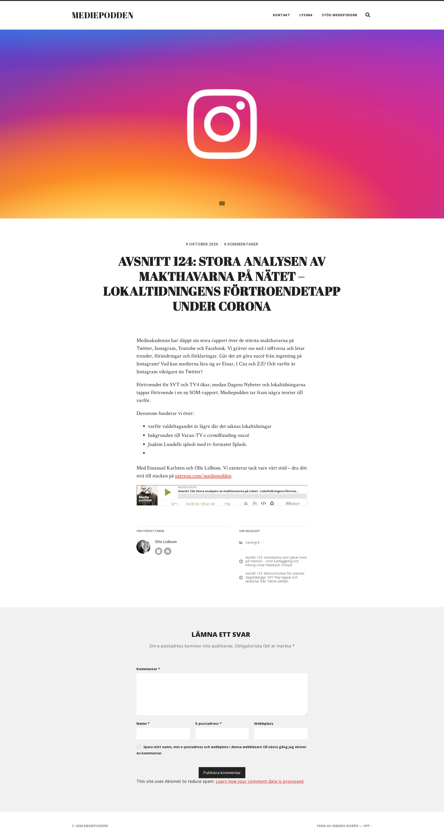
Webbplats (263, 723)
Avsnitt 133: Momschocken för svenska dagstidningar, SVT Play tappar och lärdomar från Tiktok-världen (275, 577)
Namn (142, 723)
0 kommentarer (241, 244)
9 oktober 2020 (202, 244)
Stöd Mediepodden (339, 15)
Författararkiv (158, 551)
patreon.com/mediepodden (203, 476)
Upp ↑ (367, 826)
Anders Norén (345, 826)
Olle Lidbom (166, 541)
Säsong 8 (252, 542)
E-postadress (208, 723)
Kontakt (281, 15)
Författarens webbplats (167, 551)
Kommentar (148, 668)
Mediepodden (102, 15)
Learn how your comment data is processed (259, 781)
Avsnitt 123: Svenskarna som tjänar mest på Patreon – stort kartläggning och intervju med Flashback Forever (276, 561)
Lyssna (306, 15)
